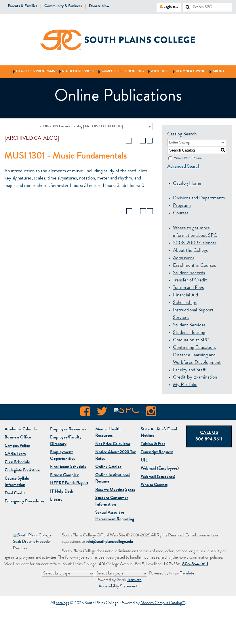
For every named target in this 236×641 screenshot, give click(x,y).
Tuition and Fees (188, 287)
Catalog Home (187, 183)
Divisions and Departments (199, 198)
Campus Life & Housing (120, 71)
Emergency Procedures (24, 502)
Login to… (167, 6)
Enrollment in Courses (194, 265)
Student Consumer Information (111, 501)
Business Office (18, 438)
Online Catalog (108, 467)
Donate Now (99, 6)
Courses (181, 213)
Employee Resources (68, 430)
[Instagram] (151, 413)
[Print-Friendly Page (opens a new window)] (143, 140)
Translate (187, 574)
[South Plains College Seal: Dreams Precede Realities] (33, 542)
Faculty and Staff (189, 370)
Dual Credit (15, 493)
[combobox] (95, 126)
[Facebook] (85, 413)
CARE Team (15, 454)
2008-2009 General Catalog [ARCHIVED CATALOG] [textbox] (81, 126)
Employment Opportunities (62, 455)
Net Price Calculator (112, 444)
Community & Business (63, 6)
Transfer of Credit (190, 280)
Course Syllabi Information (17, 482)
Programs (182, 205)
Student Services (75, 71)
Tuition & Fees (153, 444)
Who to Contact (154, 485)
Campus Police (17, 446)
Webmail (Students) (158, 477)
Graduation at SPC (191, 340)
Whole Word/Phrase (187, 158)
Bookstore (22, 470)
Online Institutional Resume (112, 478)
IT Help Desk (61, 492)
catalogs (62, 603)
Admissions (183, 258)
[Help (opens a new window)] (150, 140)
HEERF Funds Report (69, 483)
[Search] (185, 5)
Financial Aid (185, 295)
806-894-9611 (195, 564)
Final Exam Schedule (68, 467)
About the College (190, 250)
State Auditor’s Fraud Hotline (159, 433)
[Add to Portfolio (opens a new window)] (129, 140)
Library (56, 500)
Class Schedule (17, 462)
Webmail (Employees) (160, 469)
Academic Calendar (21, 430)
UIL (144, 461)
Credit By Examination (195, 377)
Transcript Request (157, 452)
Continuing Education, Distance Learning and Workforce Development (197, 355)
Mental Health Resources (108, 433)
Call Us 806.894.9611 (208, 436)
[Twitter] (102, 413)
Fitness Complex (64, 475)
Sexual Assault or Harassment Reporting (114, 516)
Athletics (157, 71)
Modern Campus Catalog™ (162, 603)
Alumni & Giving (188, 71)
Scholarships (185, 302)
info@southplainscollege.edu (109, 542)
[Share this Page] (136, 140)
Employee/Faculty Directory (65, 441)
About (216, 71)
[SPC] (127, 413)
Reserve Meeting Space (115, 490)
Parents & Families (22, 6)
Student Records (189, 273)
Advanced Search (183, 166)
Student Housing (189, 332)
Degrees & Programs (33, 71)
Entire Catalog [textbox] (179, 143)
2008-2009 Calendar (194, 243)
